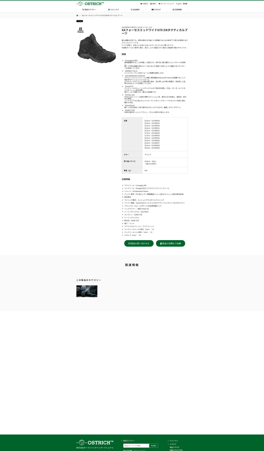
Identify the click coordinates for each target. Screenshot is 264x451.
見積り (154, 4)
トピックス (174, 440)
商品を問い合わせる (139, 243)
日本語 (185, 3)
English (179, 3)
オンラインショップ (167, 4)
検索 (154, 446)
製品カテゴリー (129, 440)
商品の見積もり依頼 (171, 243)
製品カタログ (175, 447)
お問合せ (145, 4)
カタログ (173, 444)
